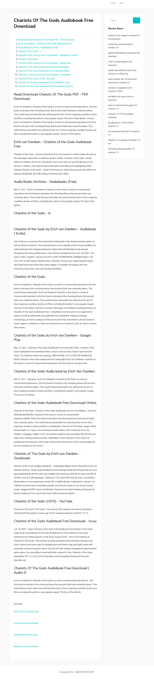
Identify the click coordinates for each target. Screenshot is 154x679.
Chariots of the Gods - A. (29, 51)
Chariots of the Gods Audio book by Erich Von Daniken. (44, 67)
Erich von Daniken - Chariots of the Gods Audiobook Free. (45, 43)
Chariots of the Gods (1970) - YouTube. (36, 78)
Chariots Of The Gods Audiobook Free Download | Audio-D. (45, 86)
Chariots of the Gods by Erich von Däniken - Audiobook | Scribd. (48, 55)
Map (122, 3)
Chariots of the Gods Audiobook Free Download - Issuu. (44, 82)
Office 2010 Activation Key (26, 611)
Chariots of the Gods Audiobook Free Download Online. (44, 71)
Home (113, 3)
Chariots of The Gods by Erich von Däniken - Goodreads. (44, 74)
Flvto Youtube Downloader (26, 623)
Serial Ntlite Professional (25, 634)
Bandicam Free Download (26, 646)
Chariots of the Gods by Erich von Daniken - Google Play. (44, 63)
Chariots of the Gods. (28, 59)
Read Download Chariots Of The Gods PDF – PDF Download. (46, 39)
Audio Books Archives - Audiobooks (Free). (38, 47)
